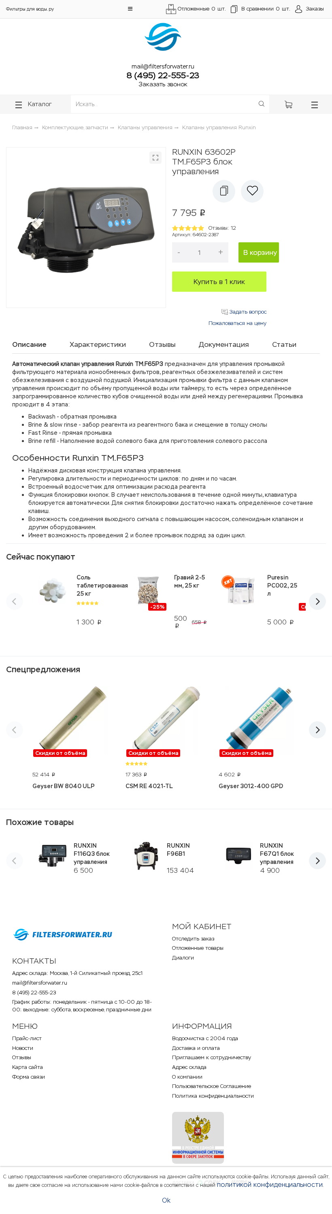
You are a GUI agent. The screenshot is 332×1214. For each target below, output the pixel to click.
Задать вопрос (247, 311)
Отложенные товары (197, 948)
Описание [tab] (29, 344)
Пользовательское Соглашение (211, 1086)
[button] (130, 8)
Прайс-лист (27, 1038)
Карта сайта (27, 1067)
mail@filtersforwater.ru (163, 66)
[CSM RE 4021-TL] (166, 721)
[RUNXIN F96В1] (145, 856)
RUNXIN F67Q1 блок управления (277, 854)
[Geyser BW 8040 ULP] (72, 721)
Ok (166, 1200)
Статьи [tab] (284, 344)
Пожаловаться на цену (237, 323)
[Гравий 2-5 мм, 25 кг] (148, 595)
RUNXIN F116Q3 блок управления (92, 854)
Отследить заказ (193, 938)
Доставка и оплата (196, 1048)
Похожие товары (40, 822)
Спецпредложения (43, 669)
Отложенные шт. (202, 8)
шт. (265, 8)
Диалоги (183, 957)
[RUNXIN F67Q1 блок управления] (238, 856)
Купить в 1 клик (219, 281)
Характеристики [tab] (98, 344)
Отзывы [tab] (162, 344)
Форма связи (28, 1076)
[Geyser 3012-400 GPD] (259, 721)
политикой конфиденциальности (270, 1184)
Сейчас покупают (40, 556)
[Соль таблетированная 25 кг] (52, 595)
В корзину (260, 252)
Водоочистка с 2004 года (205, 1038)
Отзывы (21, 1057)
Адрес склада (189, 1067)
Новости (22, 1048)
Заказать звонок (162, 84)
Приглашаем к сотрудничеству (211, 1057)
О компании (187, 1076)
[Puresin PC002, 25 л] (241, 595)
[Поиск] (261, 104)
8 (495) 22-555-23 (163, 75)
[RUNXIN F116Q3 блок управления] (52, 856)
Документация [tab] (224, 344)
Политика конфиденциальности (213, 1095)
